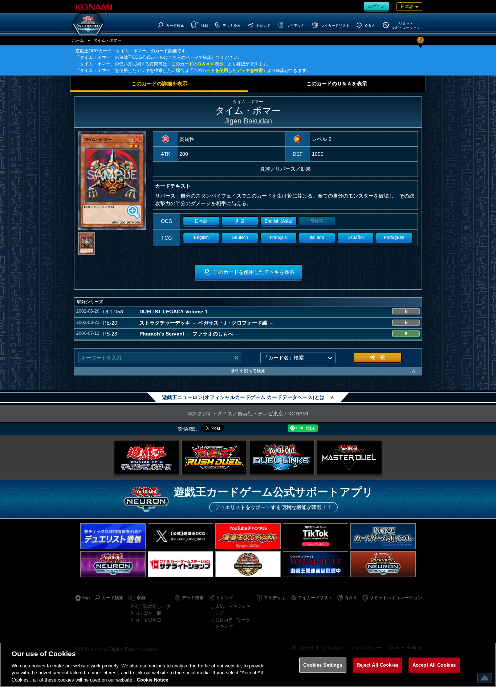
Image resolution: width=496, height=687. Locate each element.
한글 (240, 221)
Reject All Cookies (377, 665)
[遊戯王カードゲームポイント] (383, 536)
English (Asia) (278, 221)
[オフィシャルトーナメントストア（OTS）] (248, 564)
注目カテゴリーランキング (232, 623)
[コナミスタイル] (315, 564)
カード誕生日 (148, 620)
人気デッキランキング (232, 609)
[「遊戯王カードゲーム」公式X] (180, 536)
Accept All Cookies (434, 665)
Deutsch (240, 237)
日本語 (201, 221)
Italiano (317, 237)
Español (355, 237)
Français (278, 237)
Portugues (394, 237)
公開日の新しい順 (152, 606)
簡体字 (317, 221)
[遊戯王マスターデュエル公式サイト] (349, 457)
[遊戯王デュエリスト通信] (113, 536)
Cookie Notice (152, 679)
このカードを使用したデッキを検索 (228, 70)
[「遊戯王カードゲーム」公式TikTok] (315, 536)
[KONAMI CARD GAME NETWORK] (113, 564)
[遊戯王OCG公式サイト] (146, 457)
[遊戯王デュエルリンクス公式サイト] (281, 457)
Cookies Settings (322, 665)
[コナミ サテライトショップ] (180, 564)
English (201, 237)
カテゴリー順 (148, 613)
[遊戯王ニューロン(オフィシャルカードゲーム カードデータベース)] (88, 24)
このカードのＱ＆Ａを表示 (197, 63)
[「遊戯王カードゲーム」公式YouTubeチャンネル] (248, 536)
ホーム (78, 40)
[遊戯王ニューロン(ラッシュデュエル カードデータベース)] (383, 564)
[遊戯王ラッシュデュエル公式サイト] (214, 457)
